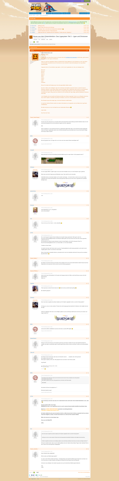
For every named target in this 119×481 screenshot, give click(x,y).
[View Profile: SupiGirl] (35, 288)
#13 (87, 297)
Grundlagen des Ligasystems (71, 57)
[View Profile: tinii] (35, 223)
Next (37, 472)
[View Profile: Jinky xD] (35, 357)
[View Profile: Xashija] (35, 56)
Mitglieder (48, 13)
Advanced (89, 4)
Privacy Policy (88, 476)
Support (64, 13)
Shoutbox (38, 13)
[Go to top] (59, 479)
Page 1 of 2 (31, 472)
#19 (87, 428)
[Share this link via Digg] (31, 475)
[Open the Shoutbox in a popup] (34, 18)
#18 (87, 396)
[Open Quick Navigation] (89, 13)
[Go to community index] (44, 7)
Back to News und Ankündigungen (84, 472)
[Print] (39, 475)
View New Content (83, 13)
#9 (87, 232)
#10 (87, 258)
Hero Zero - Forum (32, 476)
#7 (87, 205)
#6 (87, 191)
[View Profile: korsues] (35, 209)
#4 (87, 150)
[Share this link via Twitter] (29, 475)
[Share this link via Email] (38, 475)
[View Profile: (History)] (35, 174)
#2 (87, 117)
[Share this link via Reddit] (35, 475)
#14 (87, 324)
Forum (43, 13)
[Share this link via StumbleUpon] (36, 475)
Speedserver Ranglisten (56, 13)
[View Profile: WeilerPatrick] (35, 343)
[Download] (41, 475)
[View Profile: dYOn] (35, 237)
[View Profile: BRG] (35, 329)
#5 (87, 167)
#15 (87, 338)
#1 (87, 50)
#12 (87, 283)
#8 (87, 218)
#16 (87, 352)
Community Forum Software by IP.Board (84, 478)
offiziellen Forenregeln (72, 21)
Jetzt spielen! (32, 13)
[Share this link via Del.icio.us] (33, 475)
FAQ (69, 13)
